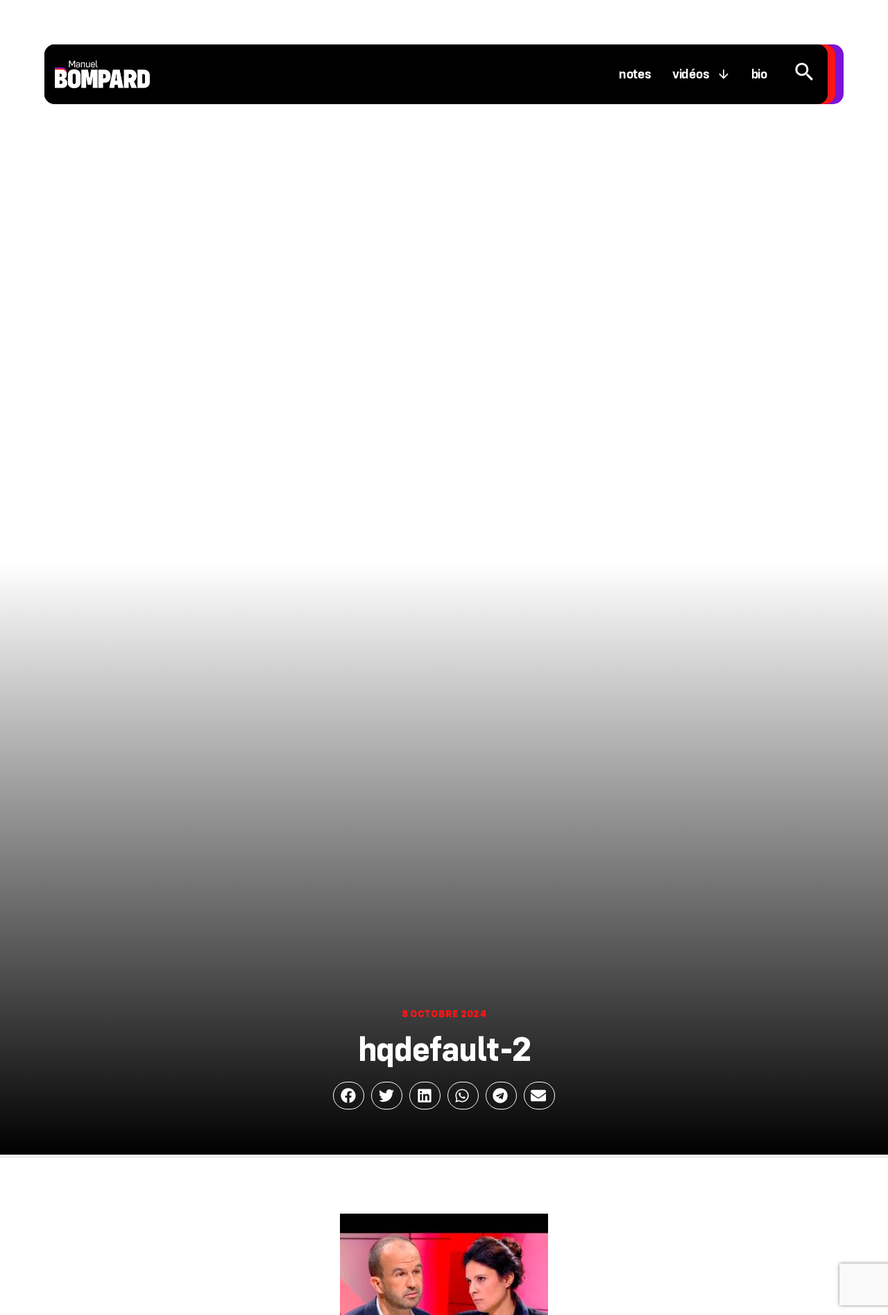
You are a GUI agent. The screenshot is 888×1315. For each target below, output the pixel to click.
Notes (635, 74)
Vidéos (691, 74)
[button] (348, 1095)
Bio (759, 74)
